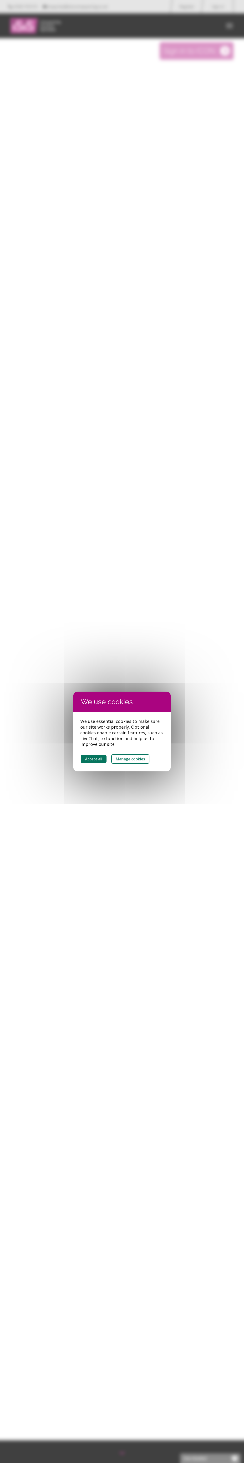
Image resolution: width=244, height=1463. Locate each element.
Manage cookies (130, 759)
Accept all (93, 759)
